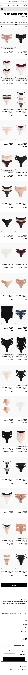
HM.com (24, 613)
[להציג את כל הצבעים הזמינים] (26, 54)
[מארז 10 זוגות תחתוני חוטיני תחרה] (7, 69)
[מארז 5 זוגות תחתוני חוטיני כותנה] (21, 69)
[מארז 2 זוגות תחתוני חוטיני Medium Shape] (7, 314)
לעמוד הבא (14, 585)
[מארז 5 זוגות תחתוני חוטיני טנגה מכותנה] (7, 99)
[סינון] (2, 26)
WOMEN (19, 613)
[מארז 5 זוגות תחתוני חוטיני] (21, 99)
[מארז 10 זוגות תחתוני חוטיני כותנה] (21, 345)
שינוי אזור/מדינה (17, 645)
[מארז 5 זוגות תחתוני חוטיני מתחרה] (21, 437)
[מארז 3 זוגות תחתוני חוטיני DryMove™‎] (7, 161)
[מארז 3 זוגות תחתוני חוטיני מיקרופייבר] (21, 161)
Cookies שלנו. (22, 654)
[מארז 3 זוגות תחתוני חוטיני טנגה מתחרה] (21, 130)
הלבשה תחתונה (13, 613)
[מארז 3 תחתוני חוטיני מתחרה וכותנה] (7, 437)
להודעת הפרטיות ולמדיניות (9, 653)
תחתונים (7, 613)
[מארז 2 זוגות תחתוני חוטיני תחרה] (21, 38)
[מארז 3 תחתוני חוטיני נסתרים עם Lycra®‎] (7, 222)
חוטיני (2, 613)
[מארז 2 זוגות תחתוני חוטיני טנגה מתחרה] (7, 375)
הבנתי (14, 659)
